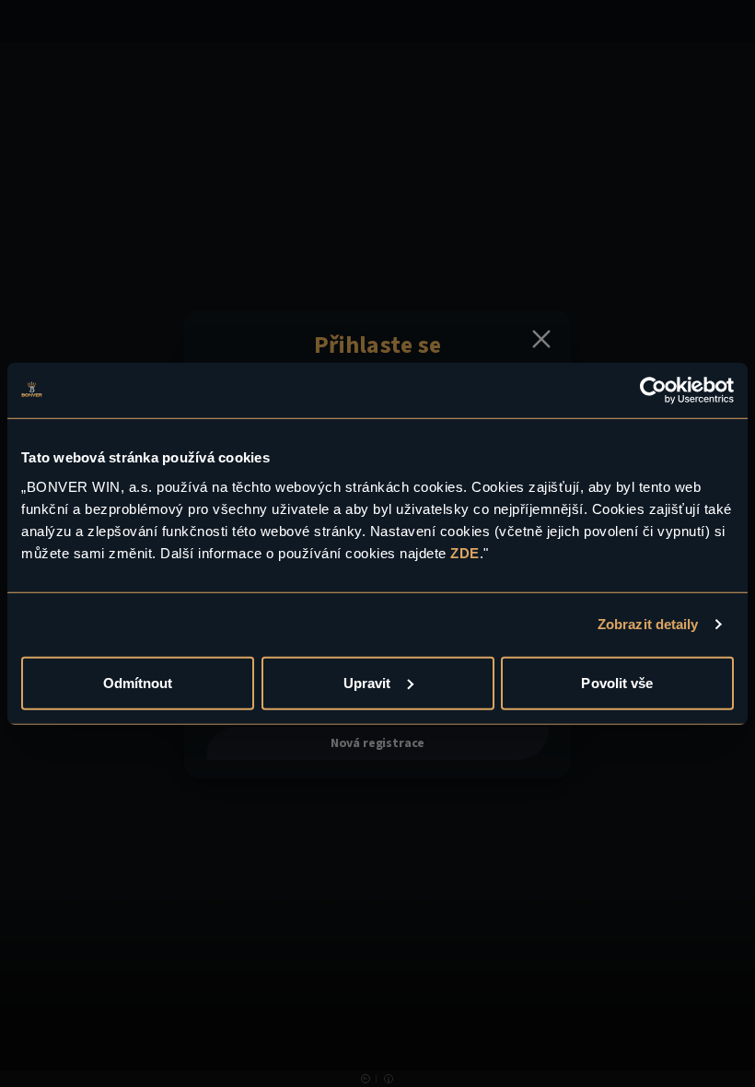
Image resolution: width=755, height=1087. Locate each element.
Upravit (367, 682)
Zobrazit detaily (648, 624)
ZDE (465, 552)
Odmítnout (138, 682)
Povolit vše (617, 682)
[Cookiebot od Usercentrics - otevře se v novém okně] (653, 390)
